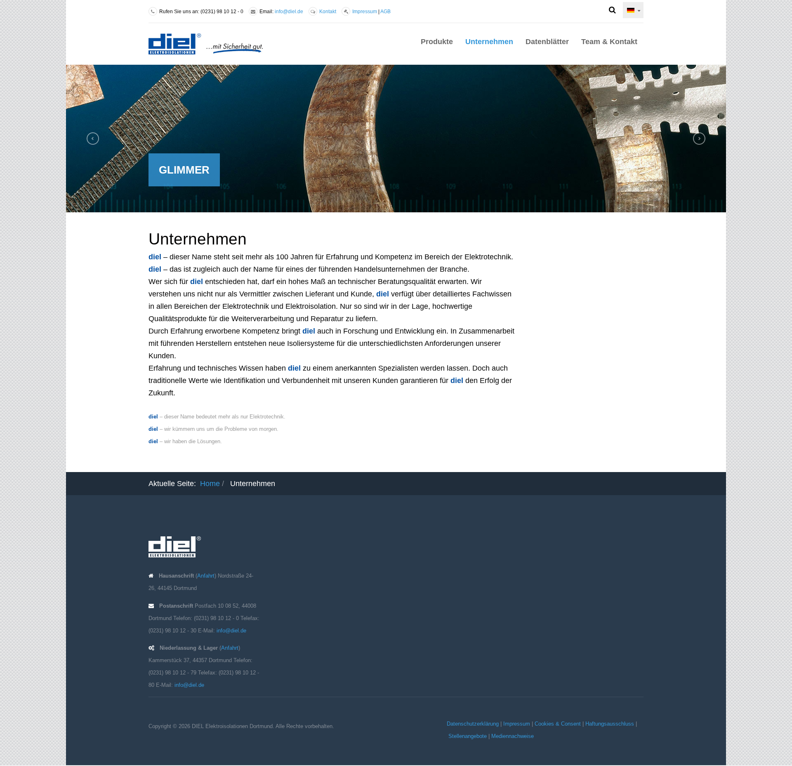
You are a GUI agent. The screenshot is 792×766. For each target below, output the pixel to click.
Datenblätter (547, 42)
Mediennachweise (512, 736)
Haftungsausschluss (609, 724)
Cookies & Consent (558, 724)
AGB (385, 11)
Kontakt (327, 11)
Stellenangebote (467, 736)
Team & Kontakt (609, 42)
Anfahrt (205, 576)
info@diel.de (289, 11)
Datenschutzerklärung (473, 724)
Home (210, 483)
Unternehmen (489, 42)
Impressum (364, 11)
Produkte (437, 42)
